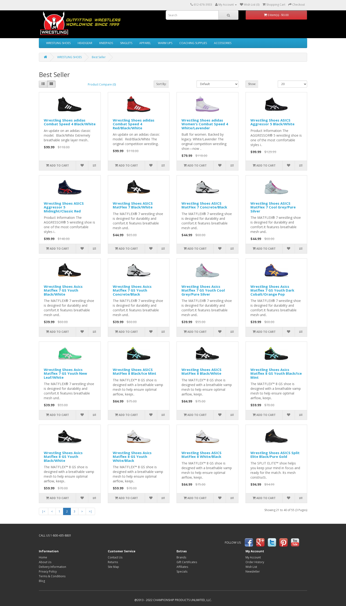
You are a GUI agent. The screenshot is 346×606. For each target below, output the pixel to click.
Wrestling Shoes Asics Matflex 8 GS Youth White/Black (132, 456)
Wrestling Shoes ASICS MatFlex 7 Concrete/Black (204, 205)
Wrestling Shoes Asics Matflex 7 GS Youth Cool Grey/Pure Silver (203, 290)
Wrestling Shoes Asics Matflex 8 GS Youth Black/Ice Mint (276, 373)
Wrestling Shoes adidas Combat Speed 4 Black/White (70, 122)
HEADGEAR (85, 43)
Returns (113, 562)
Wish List (251, 567)
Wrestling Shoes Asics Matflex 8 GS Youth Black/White (63, 456)
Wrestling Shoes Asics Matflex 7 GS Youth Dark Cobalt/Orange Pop (272, 290)
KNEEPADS (106, 43)
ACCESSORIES (222, 43)
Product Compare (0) (102, 84)
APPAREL (145, 43)
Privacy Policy (48, 571)
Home (43, 557)
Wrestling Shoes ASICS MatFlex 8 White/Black (201, 454)
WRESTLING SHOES (58, 43)
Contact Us (115, 557)
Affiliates (182, 567)
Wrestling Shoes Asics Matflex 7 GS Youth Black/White (63, 290)
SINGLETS (126, 43)
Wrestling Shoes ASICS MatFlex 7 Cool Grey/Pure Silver (273, 207)
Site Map (113, 567)
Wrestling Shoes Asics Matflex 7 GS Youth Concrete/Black (132, 290)
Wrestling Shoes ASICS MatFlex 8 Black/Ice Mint (134, 371)
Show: (252, 84)
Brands (181, 557)
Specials (182, 571)
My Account (253, 557)
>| (90, 511)
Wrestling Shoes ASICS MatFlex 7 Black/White (133, 205)
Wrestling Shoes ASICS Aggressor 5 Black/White (272, 122)
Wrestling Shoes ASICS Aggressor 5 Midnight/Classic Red (64, 207)
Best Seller (99, 57)
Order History (254, 562)
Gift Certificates (187, 562)
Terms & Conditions (52, 576)
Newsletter (252, 571)
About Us (45, 562)
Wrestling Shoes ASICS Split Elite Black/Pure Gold (275, 454)
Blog (42, 581)
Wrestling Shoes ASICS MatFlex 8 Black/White (201, 371)
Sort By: (161, 84)
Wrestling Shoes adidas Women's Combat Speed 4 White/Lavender (204, 124)
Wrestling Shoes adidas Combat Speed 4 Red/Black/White (133, 124)
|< (43, 511)
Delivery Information (52, 567)
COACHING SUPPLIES (193, 43)
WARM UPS (165, 43)
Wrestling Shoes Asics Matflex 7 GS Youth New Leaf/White (65, 373)
